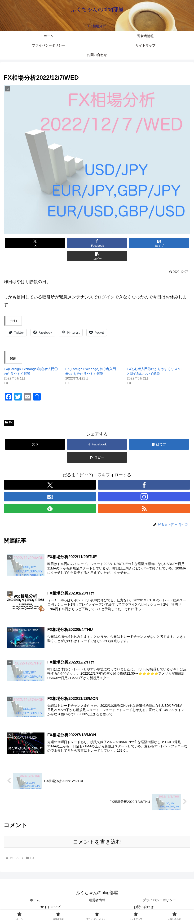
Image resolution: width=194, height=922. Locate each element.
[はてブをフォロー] (50, 496)
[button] (97, 256)
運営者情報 (97, 900)
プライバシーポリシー (159, 900)
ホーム (35, 900)
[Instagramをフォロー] (144, 496)
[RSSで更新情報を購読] (144, 508)
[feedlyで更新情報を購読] (50, 508)
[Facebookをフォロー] (144, 485)
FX (11, 422)
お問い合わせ (144, 907)
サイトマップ (50, 907)
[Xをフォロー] (50, 485)
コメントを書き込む (97, 842)
